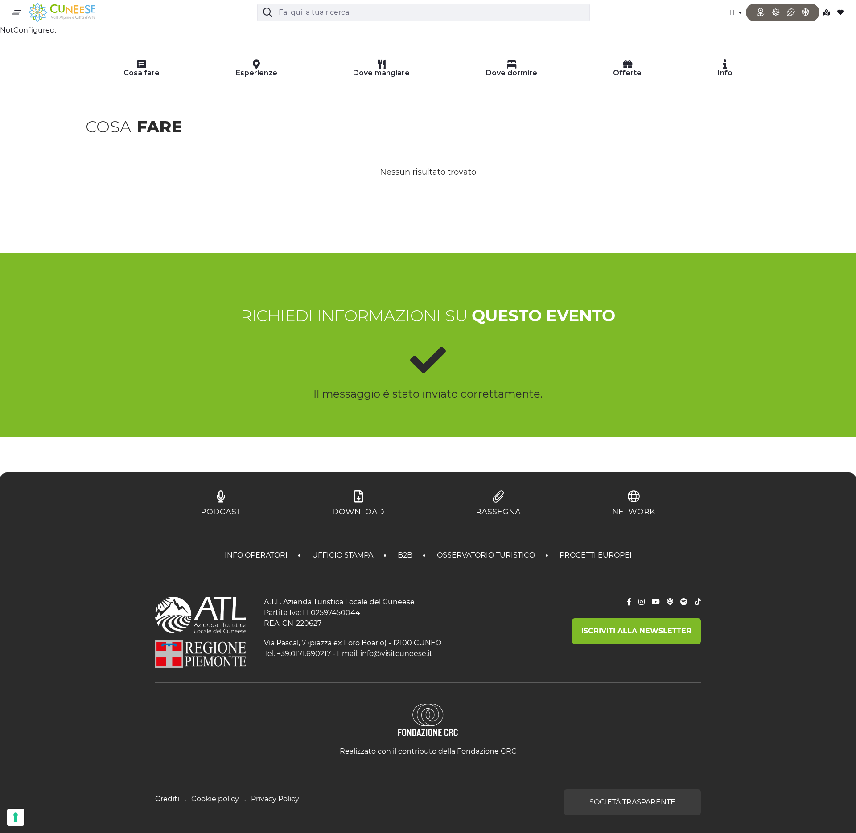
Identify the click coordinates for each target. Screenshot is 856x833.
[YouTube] (656, 602)
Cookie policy (215, 799)
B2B (406, 555)
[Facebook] (629, 602)
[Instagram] (641, 602)
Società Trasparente (632, 802)
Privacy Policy (275, 799)
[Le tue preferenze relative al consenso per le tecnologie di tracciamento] (15, 817)
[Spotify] (683, 602)
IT (733, 12)
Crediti (167, 799)
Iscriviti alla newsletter (636, 631)
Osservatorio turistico (487, 555)
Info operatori (257, 555)
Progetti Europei (596, 555)
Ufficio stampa (343, 555)
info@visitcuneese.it (396, 653)
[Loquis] (670, 602)
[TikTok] (698, 602)
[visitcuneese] (62, 12)
